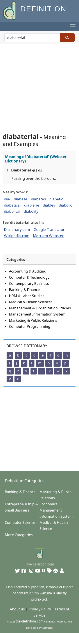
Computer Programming (29, 326)
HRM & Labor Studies (26, 295)
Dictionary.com (17, 229)
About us (17, 609)
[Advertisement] (39, 85)
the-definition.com (29, 621)
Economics (48, 504)
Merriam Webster (48, 235)
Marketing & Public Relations (33, 320)
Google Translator (49, 229)
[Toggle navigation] (73, 26)
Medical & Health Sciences (30, 302)
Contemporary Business (29, 283)
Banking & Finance (24, 289)
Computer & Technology (29, 277)
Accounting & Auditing (27, 271)
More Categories (19, 534)
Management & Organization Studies (40, 308)
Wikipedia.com (16, 235)
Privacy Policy (40, 609)
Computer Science (20, 522)
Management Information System (37, 314)
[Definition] (10, 10)
